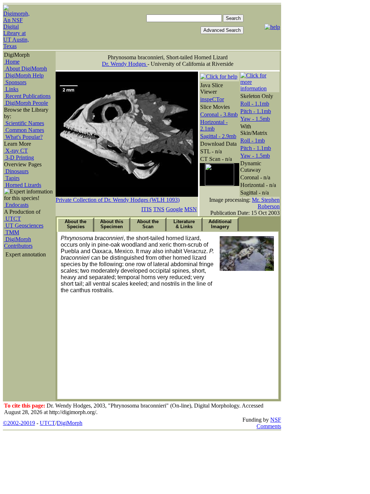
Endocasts (16, 205)
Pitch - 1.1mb (255, 111)
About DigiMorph (25, 68)
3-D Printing (19, 157)
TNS (158, 209)
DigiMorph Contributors (18, 242)
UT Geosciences (23, 225)
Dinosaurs (16, 171)
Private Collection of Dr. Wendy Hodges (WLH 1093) (118, 200)
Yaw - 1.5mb (255, 119)
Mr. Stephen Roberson (266, 203)
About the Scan (148, 224)
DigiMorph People (26, 103)
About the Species (75, 224)
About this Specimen (111, 224)
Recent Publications (27, 96)
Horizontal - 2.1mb (214, 125)
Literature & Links (184, 224)
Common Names (24, 130)
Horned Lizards (22, 185)
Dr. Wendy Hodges (124, 64)
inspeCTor (212, 99)
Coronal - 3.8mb (219, 114)
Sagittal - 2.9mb (218, 136)
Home (12, 62)
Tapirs (12, 178)
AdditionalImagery (220, 224)
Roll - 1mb (252, 140)
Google (174, 209)
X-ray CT (16, 151)
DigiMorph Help (24, 75)
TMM (11, 232)
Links (11, 89)
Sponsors (15, 82)
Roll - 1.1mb (254, 104)
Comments (269, 426)
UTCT (12, 219)
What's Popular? (23, 137)
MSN (190, 209)
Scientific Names (24, 123)
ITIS (146, 209)
